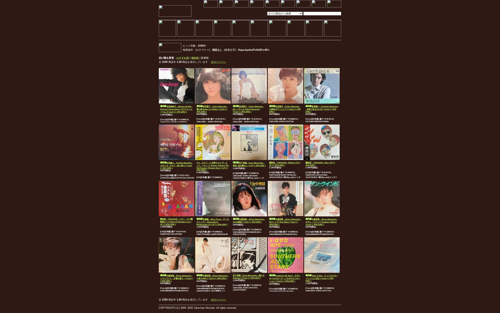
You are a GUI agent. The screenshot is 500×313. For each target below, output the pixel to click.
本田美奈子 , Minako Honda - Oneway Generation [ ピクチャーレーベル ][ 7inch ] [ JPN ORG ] (176, 109)
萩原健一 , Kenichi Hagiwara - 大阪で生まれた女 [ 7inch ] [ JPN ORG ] (321, 109)
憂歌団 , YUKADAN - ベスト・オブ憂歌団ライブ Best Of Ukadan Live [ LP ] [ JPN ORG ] (176, 221)
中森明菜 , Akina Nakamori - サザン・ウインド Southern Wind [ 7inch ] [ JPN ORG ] (321, 222)
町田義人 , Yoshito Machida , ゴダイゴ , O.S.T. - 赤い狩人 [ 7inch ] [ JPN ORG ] (176, 165)
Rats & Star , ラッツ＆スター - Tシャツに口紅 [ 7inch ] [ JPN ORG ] (321, 278)
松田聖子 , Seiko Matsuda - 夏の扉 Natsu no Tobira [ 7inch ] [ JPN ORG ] (212, 109)
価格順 (195, 57)
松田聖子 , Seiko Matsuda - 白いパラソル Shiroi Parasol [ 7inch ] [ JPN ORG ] (248, 109)
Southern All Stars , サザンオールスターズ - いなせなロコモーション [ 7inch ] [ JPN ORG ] (284, 278)
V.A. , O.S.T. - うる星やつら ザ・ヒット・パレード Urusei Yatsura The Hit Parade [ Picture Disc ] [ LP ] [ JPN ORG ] (212, 166)
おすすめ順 (182, 57)
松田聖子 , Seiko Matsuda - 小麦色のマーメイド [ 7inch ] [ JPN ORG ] (285, 109)
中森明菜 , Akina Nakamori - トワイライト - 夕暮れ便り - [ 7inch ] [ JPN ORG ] (176, 278)
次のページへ (218, 61)
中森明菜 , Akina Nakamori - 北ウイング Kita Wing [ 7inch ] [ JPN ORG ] (285, 222)
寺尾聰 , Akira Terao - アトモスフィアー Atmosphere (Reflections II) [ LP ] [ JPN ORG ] (212, 222)
